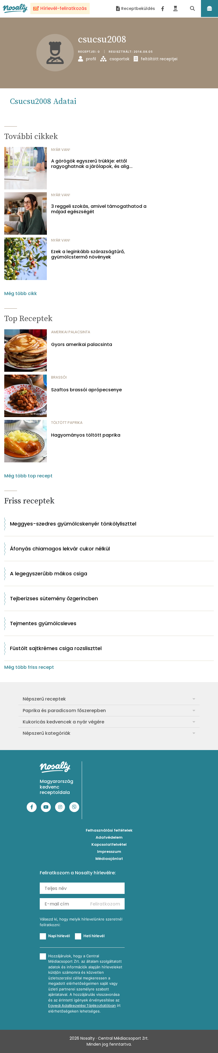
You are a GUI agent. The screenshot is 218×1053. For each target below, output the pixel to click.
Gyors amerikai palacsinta (81, 344)
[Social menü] (162, 8)
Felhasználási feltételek (109, 830)
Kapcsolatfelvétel (109, 844)
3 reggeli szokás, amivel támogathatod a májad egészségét (98, 209)
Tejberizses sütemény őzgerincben (54, 598)
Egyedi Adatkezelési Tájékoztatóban (82, 1005)
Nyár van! (60, 149)
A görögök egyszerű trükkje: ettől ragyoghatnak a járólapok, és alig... (92, 163)
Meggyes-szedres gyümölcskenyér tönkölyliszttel (73, 523)
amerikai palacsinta (70, 332)
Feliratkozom (105, 904)
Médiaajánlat (109, 858)
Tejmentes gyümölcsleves (43, 623)
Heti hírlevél (93, 936)
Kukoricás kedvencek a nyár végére (63, 722)
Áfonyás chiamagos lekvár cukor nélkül (60, 548)
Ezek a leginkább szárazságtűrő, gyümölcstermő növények (88, 254)
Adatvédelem (109, 837)
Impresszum (109, 851)
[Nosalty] (15, 8)
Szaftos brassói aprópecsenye (86, 389)
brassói (59, 377)
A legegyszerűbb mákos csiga (48, 573)
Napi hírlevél (59, 936)
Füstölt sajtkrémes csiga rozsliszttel (56, 648)
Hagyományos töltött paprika (85, 435)
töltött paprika (67, 422)
